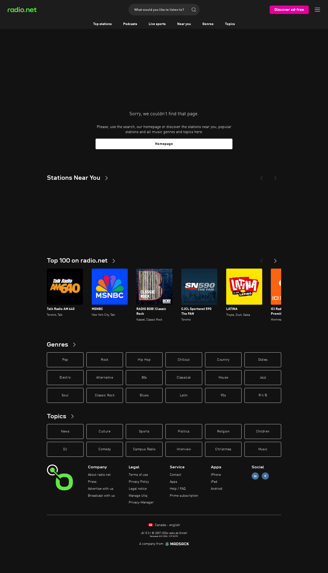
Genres (207, 24)
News (65, 431)
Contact (175, 474)
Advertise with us (100, 488)
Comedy (104, 449)
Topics (230, 24)
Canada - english (167, 525)
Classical (184, 377)
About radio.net (99, 474)
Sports (144, 431)
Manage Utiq (138, 495)
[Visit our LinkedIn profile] (255, 476)
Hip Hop (144, 359)
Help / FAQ (178, 488)
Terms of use (138, 474)
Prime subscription (184, 495)
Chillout (184, 359)
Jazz (263, 377)
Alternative (104, 377)
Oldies (263, 359)
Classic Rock (105, 395)
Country (223, 359)
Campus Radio (144, 449)
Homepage (164, 144)
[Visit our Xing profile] (265, 476)
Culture (104, 431)
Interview (184, 449)
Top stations (102, 24)
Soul (65, 395)
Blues (144, 395)
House (223, 377)
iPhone (216, 474)
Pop (65, 359)
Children (263, 431)
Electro (65, 377)
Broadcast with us (101, 495)
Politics (183, 431)
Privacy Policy (139, 481)
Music (262, 449)
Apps (173, 481)
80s (144, 377)
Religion (223, 431)
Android (216, 488)
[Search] (194, 10)
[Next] (275, 176)
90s (223, 395)
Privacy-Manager (141, 502)
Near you (184, 24)
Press (92, 481)
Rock (104, 359)
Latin (184, 395)
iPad (214, 481)
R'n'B (263, 395)
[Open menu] (317, 10)
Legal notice (138, 488)
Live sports (157, 24)
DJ (65, 449)
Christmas (223, 449)
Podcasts (130, 24)
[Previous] (261, 176)
